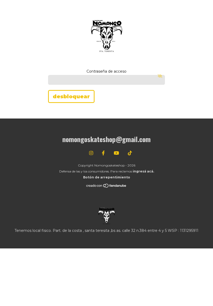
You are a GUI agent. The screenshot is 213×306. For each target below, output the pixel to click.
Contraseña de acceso (106, 71)
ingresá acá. (143, 171)
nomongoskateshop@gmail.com (106, 139)
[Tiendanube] (106, 187)
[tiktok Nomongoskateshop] (130, 153)
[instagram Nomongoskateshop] (91, 153)
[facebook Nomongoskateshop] (103, 153)
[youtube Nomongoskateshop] (116, 153)
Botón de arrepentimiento (106, 177)
